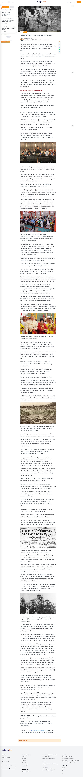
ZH (10, 2)
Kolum (63, 769)
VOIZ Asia (24, 758)
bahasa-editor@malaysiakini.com (49, 763)
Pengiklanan (9, 765)
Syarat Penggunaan (26, 771)
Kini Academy (25, 764)
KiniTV (23, 756)
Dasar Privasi (24, 773)
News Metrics (25, 766)
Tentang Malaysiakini (6, 757)
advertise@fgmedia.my (47, 770)
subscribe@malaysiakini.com (48, 758)
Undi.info (24, 762)
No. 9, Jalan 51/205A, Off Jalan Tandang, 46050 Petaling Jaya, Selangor (71, 761)
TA (12, 2)
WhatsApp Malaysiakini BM (39, 730)
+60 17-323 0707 (46, 756)
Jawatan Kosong (5, 761)
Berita (63, 767)
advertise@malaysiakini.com (48, 769)
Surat (63, 770)
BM (8, 2)
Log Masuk (73, 1)
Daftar (78, 1)
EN (6, 2)
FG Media (24, 760)
